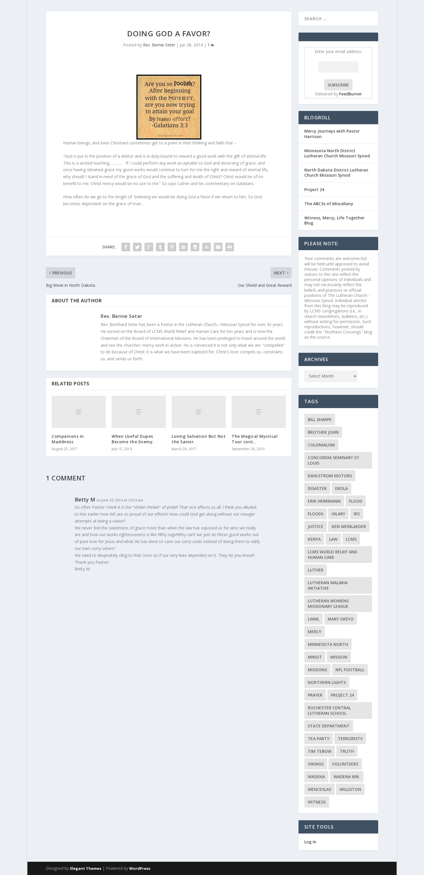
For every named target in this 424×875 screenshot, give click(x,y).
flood (355, 501)
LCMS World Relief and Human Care (332, 554)
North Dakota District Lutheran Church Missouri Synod (336, 172)
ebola (341, 488)
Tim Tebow (319, 751)
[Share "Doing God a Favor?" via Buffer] (195, 247)
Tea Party (318, 738)
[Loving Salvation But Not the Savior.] (199, 412)
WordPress (139, 868)
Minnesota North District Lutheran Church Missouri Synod (337, 153)
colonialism (321, 445)
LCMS (351, 539)
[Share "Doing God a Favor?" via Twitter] (137, 247)
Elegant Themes (85, 868)
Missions (317, 669)
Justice (315, 526)
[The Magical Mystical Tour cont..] (259, 412)
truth (347, 751)
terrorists (350, 738)
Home (387, 18)
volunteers (345, 764)
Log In (310, 841)
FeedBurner (350, 94)
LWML (313, 619)
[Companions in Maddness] (79, 412)
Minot (315, 657)
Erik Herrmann (324, 501)
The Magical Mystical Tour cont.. (254, 438)
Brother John (323, 432)
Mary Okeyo (341, 619)
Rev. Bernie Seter (159, 45)
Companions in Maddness (68, 438)
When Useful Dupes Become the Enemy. (133, 438)
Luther (315, 570)
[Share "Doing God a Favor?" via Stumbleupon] (206, 247)
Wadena (316, 776)
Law (333, 539)
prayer (315, 695)
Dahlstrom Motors (330, 475)
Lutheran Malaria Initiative (328, 585)
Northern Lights (327, 682)
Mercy (314, 631)
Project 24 (314, 189)
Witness (317, 802)
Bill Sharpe (320, 419)
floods (315, 513)
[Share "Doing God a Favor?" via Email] (218, 247)
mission (338, 657)
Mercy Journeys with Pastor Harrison (332, 133)
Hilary (338, 513)
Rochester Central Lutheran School (329, 710)
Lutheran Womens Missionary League (328, 603)
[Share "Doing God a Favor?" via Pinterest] (172, 247)
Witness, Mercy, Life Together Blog (334, 220)
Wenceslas (319, 789)
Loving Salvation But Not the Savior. (199, 438)
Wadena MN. (346, 776)
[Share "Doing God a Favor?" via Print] (229, 247)
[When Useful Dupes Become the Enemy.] (139, 412)
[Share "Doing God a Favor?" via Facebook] (126, 247)
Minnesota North (328, 644)
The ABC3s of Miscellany (328, 203)
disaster (317, 488)
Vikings (316, 764)
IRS (357, 513)
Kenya (314, 539)
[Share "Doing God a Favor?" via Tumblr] (160, 247)
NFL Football (349, 669)
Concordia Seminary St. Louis (334, 460)
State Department (329, 726)
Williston (350, 789)
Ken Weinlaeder (349, 526)
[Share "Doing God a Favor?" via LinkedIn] (183, 247)
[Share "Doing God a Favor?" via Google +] (149, 247)
